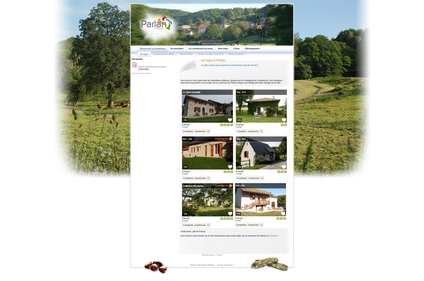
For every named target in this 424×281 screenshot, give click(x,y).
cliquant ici (274, 236)
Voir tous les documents (141, 73)
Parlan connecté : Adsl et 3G (210, 54)
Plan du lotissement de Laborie (152, 67)
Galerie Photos (186, 54)
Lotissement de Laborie (163, 54)
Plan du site (6, 1)
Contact (219, 255)
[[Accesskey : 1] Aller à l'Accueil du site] (155, 29)
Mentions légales (208, 255)
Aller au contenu (18, 1)
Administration (42, 1)
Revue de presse (236, 54)
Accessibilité (30, 1)
